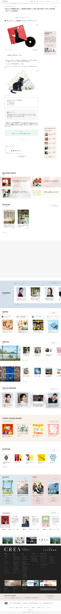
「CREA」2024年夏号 (35, 124)
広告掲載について (33, 607)
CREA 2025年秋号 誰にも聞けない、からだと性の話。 (25, 564)
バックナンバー (25, 478)
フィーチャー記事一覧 (53, 205)
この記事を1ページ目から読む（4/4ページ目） (22, 17)
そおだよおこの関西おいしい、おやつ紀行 (16, 564)
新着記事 (31, 1)
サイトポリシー (43, 607)
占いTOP (53, 450)
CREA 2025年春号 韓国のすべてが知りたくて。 (25, 569)
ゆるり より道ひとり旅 (42, 567)
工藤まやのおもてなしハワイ (16, 561)
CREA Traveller (24, 612)
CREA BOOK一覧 (53, 512)
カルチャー (5, 560)
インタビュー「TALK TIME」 (43, 561)
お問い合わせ (21, 607)
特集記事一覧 (50, 156)
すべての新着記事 (6, 555)
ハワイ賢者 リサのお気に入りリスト (16, 559)
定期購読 (39, 607)
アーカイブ (5, 567)
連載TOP (14, 555)
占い (54, 1)
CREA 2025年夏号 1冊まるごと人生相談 (24, 567)
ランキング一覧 (53, 282)
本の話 (37, 612)
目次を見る (7, 498)
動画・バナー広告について (27, 607)
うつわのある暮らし (15, 567)
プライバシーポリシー (49, 607)
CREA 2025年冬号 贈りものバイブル (24, 571)
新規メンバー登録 (50, 45)
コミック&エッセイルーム (49, 1)
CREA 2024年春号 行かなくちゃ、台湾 (24, 577)
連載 (34, 1)
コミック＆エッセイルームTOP (53, 421)
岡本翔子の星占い (51, 556)
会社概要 (17, 607)
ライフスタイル (6, 561)
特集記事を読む (7, 500)
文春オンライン (33, 612)
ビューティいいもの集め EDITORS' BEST (16, 569)
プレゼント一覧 (47, 52)
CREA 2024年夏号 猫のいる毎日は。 (9, 6)
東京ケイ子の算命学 (51, 560)
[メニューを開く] (57, 1)
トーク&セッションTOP (34, 555)
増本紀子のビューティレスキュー (16, 573)
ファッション (5, 564)
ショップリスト (38, 503)
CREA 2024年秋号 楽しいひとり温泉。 (24, 573)
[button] (3, 233)
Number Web (29, 612)
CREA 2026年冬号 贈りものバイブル (24, 562)
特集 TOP (53, 342)
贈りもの (5, 556)
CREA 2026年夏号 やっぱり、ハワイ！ (24, 557)
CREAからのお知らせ (12, 607)
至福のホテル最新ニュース (16, 562)
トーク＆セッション (41, 1)
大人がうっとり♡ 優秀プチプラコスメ (16, 571)
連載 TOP (53, 312)
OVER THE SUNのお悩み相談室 (34, 561)
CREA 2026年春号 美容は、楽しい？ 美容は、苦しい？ (25, 559)
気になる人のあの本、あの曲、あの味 (34, 557)
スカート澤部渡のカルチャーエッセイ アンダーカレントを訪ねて (43, 565)
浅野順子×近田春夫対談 (34, 558)
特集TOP (23, 555)
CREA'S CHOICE (6, 570)
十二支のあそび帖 (42, 560)
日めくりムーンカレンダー (52, 561)
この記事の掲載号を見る (21, 156)
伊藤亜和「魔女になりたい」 (43, 556)
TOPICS (5, 571)
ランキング (5, 566)
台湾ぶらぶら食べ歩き (15, 556)
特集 (37, 1)
